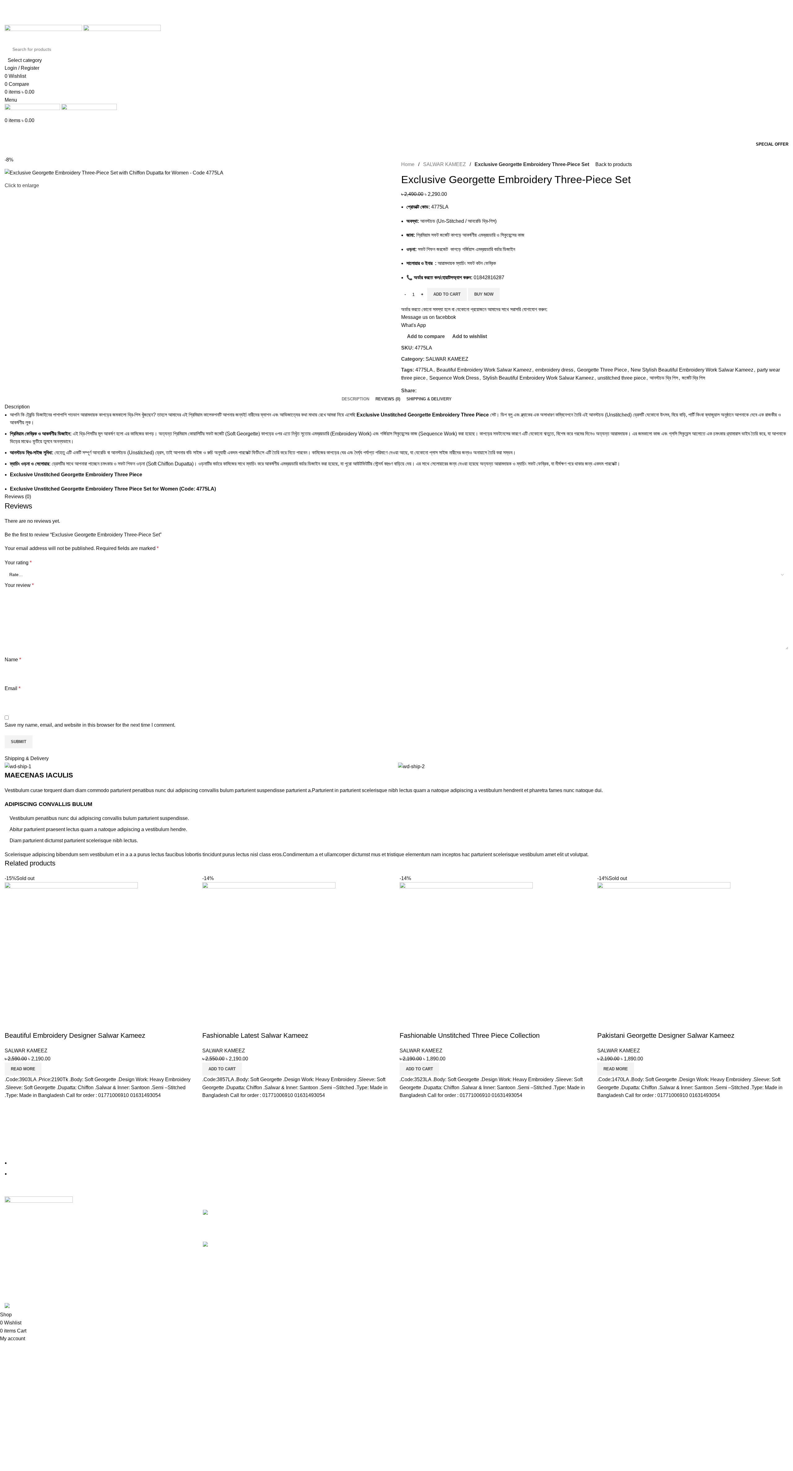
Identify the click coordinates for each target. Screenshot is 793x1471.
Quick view (29, 1023)
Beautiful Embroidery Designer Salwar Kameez (75, 1035)
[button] (222, 1069)
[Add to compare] (12, 1023)
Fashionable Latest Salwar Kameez (255, 1035)
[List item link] (396, 655)
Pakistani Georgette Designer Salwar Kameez (665, 1035)
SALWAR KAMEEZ (26, 1050)
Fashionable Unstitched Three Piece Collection (470, 1035)
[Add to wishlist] (46, 1023)
